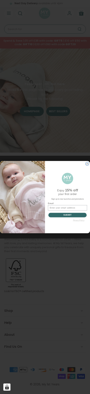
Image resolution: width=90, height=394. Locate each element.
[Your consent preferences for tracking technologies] (6, 387)
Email (51, 203)
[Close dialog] (87, 163)
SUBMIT (67, 215)
